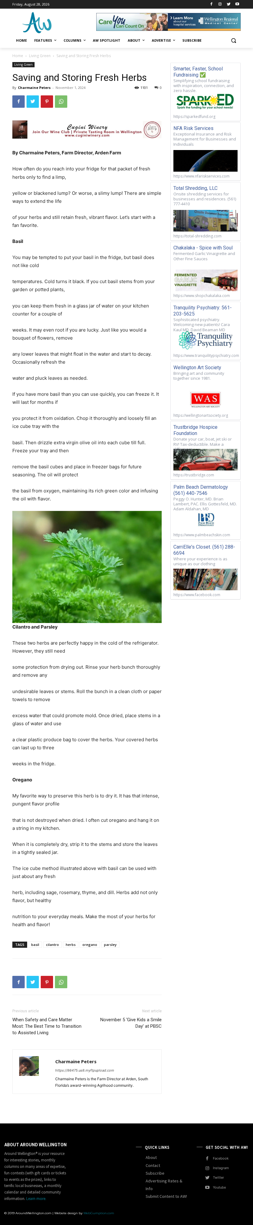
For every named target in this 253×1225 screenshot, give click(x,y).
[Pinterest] (47, 101)
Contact (153, 1165)
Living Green (40, 55)
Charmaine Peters (34, 87)
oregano (89, 944)
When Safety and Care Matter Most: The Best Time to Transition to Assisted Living (46, 1026)
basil (35, 944)
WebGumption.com (98, 1213)
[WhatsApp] (61, 101)
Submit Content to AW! (166, 1196)
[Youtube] (237, 4)
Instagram (221, 1168)
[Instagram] (220, 4)
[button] (233, 40)
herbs (71, 944)
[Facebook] (211, 4)
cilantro (52, 944)
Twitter (218, 1177)
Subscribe (155, 1173)
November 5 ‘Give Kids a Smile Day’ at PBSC (131, 1023)
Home (17, 55)
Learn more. (36, 1198)
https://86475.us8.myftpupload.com (84, 1070)
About (151, 1157)
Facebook (221, 1158)
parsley (110, 944)
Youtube (219, 1187)
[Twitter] (228, 4)
